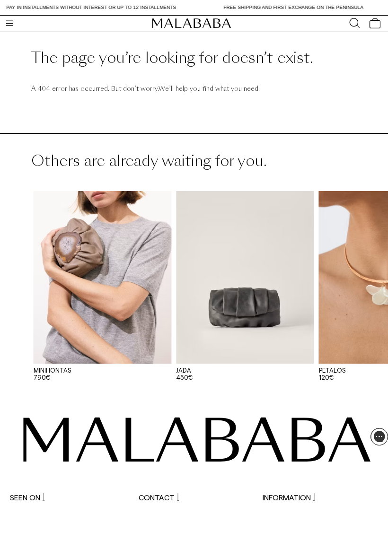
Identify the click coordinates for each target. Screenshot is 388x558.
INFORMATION (287, 497)
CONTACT (157, 497)
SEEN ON (25, 497)
